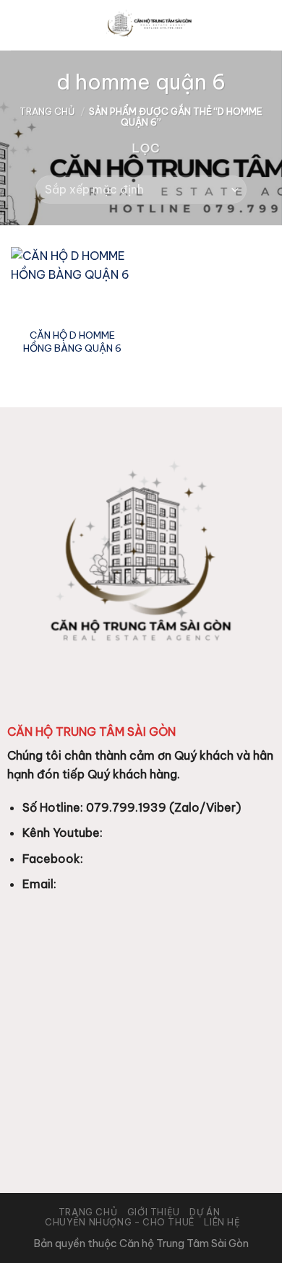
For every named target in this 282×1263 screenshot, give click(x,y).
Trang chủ (47, 111)
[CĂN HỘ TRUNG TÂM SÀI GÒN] (149, 25)
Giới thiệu (153, 1212)
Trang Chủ (88, 1212)
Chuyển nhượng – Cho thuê (120, 1222)
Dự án (204, 1212)
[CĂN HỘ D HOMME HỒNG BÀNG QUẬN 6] (72, 284)
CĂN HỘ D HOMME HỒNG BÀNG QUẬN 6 (72, 342)
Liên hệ (222, 1222)
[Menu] (19, 25)
